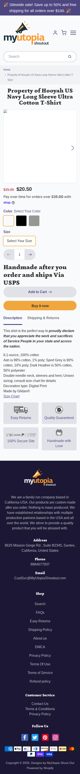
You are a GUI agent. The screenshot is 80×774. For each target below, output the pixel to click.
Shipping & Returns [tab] (43, 318)
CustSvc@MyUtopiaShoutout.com (40, 578)
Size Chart (11, 396)
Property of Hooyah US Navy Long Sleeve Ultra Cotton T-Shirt (40, 77)
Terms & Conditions (40, 709)
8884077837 (40, 564)
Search (40, 604)
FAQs (40, 612)
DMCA (40, 647)
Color (22, 211)
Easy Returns (40, 621)
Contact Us (40, 704)
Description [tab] (12, 318)
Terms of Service (40, 673)
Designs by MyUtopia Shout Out (52, 763)
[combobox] (33, 56)
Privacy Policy (40, 655)
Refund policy (40, 681)
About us (40, 638)
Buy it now (40, 306)
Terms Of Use (40, 664)
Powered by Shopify (40, 768)
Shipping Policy (40, 630)
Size (6, 232)
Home (6, 69)
